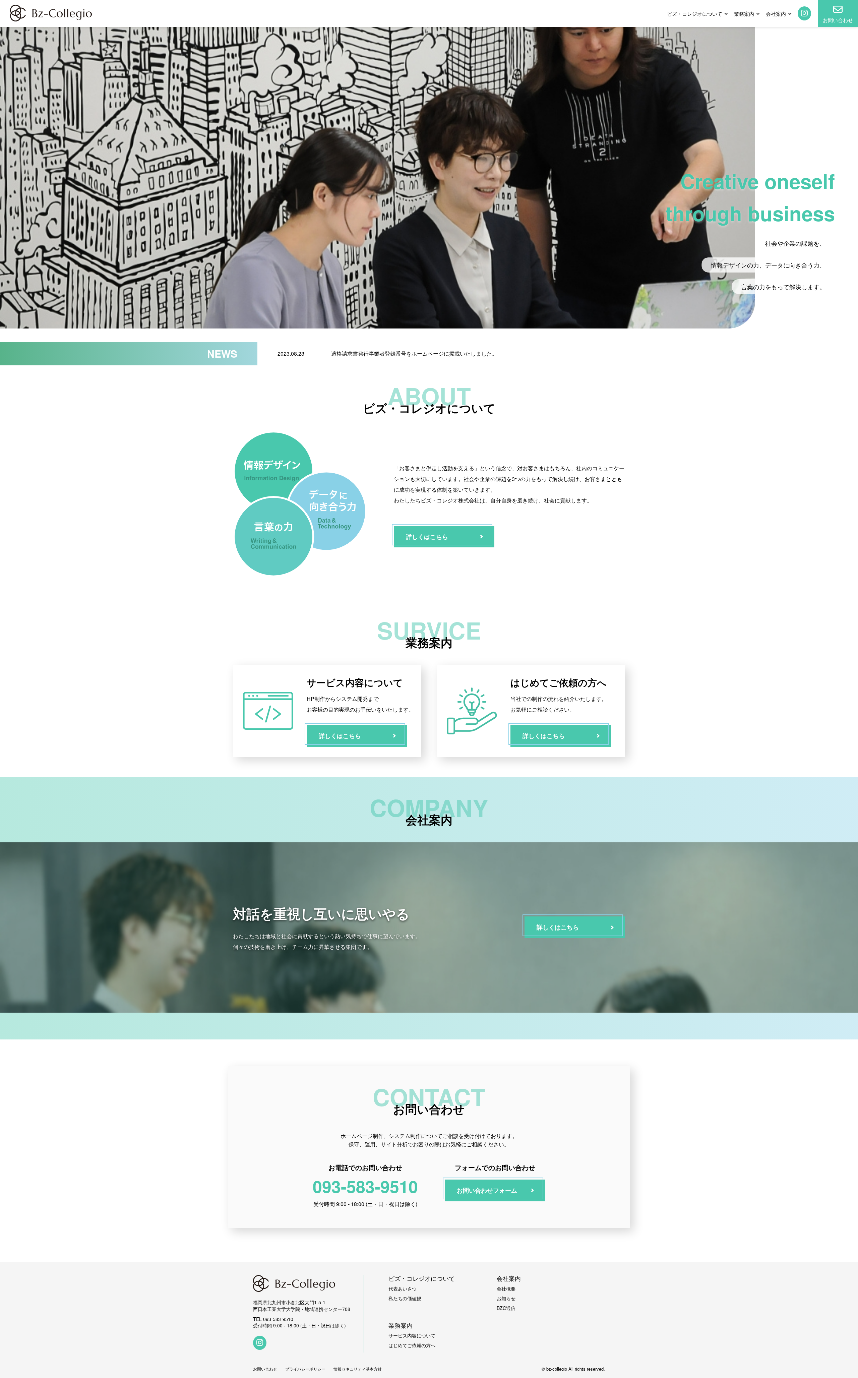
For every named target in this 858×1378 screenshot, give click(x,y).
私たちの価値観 (404, 1298)
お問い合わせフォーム (487, 1190)
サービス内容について (411, 1335)
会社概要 (506, 1288)
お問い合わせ (838, 19)
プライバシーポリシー (305, 1369)
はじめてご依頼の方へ (411, 1345)
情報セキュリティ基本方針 (357, 1369)
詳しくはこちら (427, 536)
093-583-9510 (365, 1186)
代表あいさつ (402, 1288)
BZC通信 (506, 1308)
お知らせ (506, 1298)
